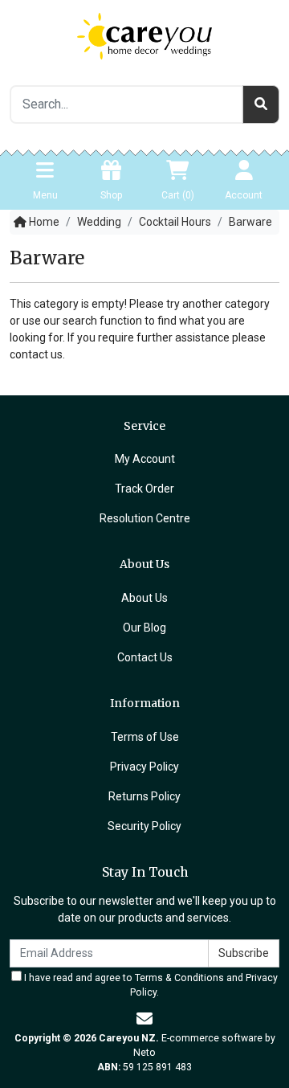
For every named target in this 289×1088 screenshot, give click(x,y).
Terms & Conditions (179, 978)
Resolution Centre (145, 518)
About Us (144, 597)
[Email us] (144, 1019)
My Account (145, 458)
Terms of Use (145, 736)
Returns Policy (144, 796)
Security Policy (144, 826)
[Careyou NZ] (144, 35)
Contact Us (145, 657)
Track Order (144, 488)
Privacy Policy (144, 766)
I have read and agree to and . (150, 985)
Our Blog (144, 627)
